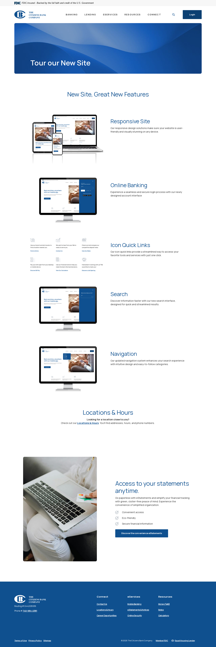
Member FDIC (162, 640)
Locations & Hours (88, 423)
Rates (161, 609)
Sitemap (47, 640)
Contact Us (102, 604)
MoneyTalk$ (164, 604)
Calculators (163, 615)
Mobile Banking (134, 604)
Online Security (134, 615)
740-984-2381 (30, 610)
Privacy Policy (35, 640)
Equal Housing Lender (185, 640)
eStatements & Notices (138, 609)
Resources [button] (133, 14)
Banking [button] (72, 14)
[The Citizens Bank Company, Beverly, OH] (30, 14)
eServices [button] (110, 14)
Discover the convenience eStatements (141, 533)
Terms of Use (20, 640)
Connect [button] (154, 14)
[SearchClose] (173, 14)
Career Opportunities (107, 615)
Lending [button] (90, 14)
